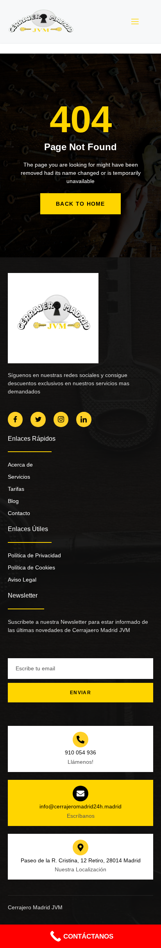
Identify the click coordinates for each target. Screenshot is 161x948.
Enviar (80, 692)
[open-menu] (134, 22)
